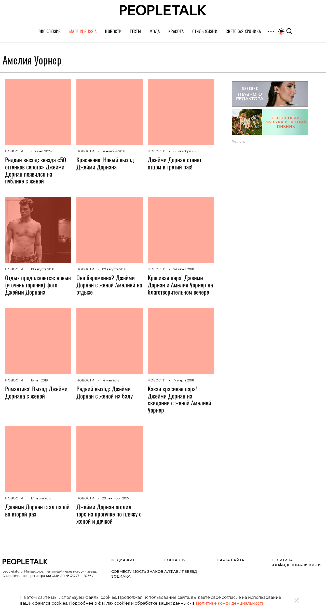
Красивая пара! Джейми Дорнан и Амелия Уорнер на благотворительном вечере (180, 284)
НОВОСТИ (14, 151)
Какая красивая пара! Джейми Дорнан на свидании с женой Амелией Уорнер (179, 399)
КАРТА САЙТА (230, 560)
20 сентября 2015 (115, 498)
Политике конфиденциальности (230, 603)
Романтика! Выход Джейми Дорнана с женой (36, 392)
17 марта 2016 (41, 498)
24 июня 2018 (183, 269)
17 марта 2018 (183, 380)
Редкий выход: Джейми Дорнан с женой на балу (104, 392)
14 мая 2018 (110, 380)
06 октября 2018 (186, 151)
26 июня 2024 (41, 151)
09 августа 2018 (114, 269)
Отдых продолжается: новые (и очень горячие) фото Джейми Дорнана (38, 284)
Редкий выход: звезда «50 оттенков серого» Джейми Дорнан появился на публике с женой (35, 170)
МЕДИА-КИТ (122, 560)
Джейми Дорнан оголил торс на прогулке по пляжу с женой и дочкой (109, 513)
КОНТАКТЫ (175, 560)
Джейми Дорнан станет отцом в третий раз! (174, 163)
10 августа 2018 (42, 269)
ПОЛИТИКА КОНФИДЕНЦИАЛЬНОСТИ (295, 562)
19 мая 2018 (39, 380)
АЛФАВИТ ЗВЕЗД (180, 571)
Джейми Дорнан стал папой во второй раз (37, 510)
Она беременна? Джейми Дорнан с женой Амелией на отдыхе (109, 284)
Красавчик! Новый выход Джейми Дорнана (105, 163)
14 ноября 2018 (113, 151)
